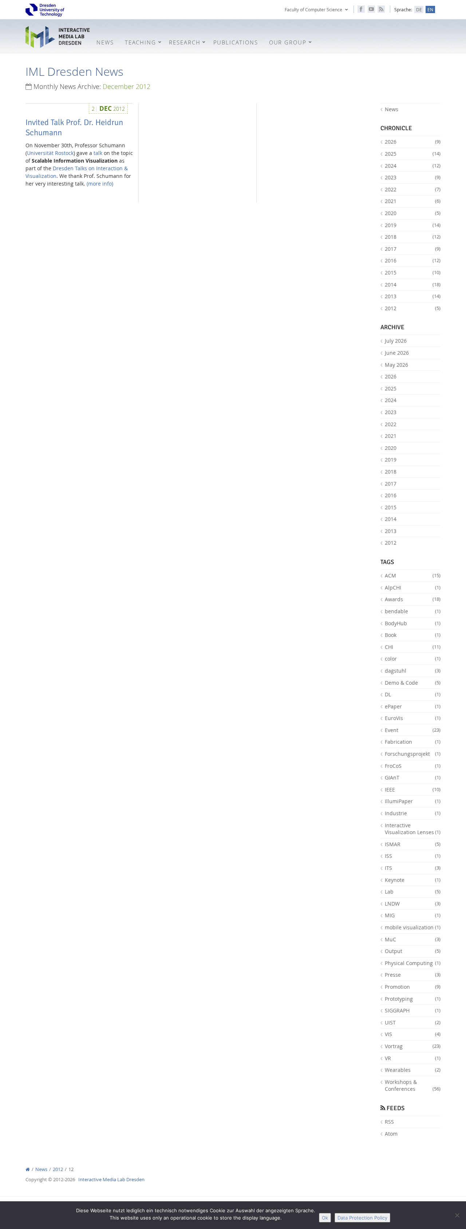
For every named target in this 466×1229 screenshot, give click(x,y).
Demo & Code (413, 682)
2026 (413, 141)
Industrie (413, 813)
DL (413, 694)
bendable (413, 611)
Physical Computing (413, 963)
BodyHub (413, 623)
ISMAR (413, 844)
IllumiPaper (413, 801)
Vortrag (413, 1046)
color (413, 658)
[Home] (27, 1169)
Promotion (413, 986)
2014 (413, 284)
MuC (413, 939)
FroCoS (413, 765)
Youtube (371, 9)
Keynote (413, 879)
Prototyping (413, 998)
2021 (413, 201)
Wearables (413, 1069)
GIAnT (413, 777)
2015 (413, 272)
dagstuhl (413, 670)
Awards (413, 599)
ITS (413, 867)
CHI (413, 646)
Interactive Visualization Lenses (413, 829)
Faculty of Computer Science (313, 9)
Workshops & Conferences (413, 1085)
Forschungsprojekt (413, 753)
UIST (413, 1022)
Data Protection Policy (362, 1218)
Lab (413, 891)
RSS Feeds (381, 9)
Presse (413, 974)
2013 (413, 296)
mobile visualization (413, 927)
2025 (413, 153)
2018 (413, 236)
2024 (413, 165)
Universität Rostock (50, 152)
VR (413, 1058)
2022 (413, 189)
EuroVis (413, 718)
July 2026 (396, 340)
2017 (413, 248)
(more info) (100, 183)
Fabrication (413, 741)
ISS (413, 855)
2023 (413, 177)
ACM (413, 575)
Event (413, 730)
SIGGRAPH (413, 1010)
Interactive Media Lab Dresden (58, 37)
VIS (413, 1034)
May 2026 (396, 364)
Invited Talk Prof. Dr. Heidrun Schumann (74, 127)
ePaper (413, 706)
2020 (413, 213)
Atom (391, 1133)
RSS (389, 1121)
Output (413, 951)
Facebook (361, 9)
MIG (413, 915)
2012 (413, 308)
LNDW (413, 903)
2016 (413, 260)
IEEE (413, 789)
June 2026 (397, 352)
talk (98, 152)
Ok (325, 1218)
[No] (457, 1215)
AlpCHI (413, 587)
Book (413, 634)
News (391, 109)
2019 (413, 225)
